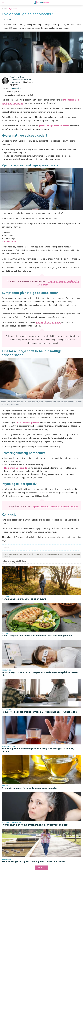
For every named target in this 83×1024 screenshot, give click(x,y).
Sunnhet (4, 9)
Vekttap (5, 633)
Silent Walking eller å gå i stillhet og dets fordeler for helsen (33, 861)
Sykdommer (13, 9)
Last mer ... (41, 868)
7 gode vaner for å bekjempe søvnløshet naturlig (55, 506)
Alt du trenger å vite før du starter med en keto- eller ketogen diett (37, 635)
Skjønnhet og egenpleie (11, 822)
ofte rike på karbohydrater (48, 322)
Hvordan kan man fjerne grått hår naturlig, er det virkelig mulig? (35, 824)
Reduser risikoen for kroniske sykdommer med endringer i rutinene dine (39, 712)
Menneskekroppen (9, 746)
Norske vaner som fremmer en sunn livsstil (24, 599)
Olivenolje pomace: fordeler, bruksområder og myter (29, 788)
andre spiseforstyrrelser (27, 422)
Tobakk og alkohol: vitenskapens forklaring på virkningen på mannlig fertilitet (38, 750)
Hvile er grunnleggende (15, 468)
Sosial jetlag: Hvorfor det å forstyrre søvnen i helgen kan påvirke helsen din (40, 673)
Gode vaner (6, 670)
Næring (5, 786)
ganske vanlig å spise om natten (53, 126)
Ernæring (5, 596)
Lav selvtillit (10, 242)
